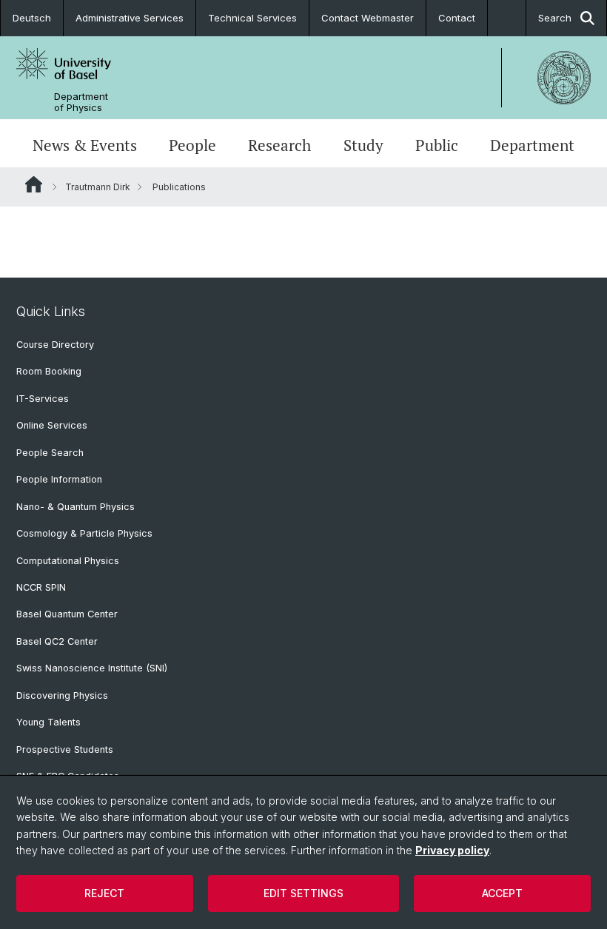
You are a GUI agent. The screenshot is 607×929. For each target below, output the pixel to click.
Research (279, 145)
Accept (502, 893)
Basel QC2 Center (57, 641)
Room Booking (48, 371)
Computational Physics (67, 560)
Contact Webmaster (367, 18)
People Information (59, 479)
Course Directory (55, 344)
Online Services (51, 425)
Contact (456, 18)
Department (532, 145)
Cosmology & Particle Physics (84, 533)
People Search (50, 452)
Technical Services (252, 18)
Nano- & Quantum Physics (75, 506)
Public (436, 145)
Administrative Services (130, 18)
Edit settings (303, 893)
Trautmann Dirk (97, 186)
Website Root (33, 184)
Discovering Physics (62, 695)
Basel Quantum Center (67, 614)
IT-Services (42, 398)
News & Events (85, 145)
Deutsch (32, 18)
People (192, 145)
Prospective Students (64, 749)
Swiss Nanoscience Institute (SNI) (91, 668)
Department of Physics (81, 102)
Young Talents (48, 722)
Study (363, 145)
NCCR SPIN (41, 587)
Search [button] (554, 18)
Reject (104, 893)
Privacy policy (452, 850)
